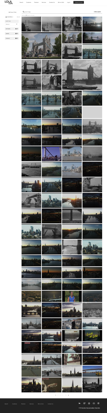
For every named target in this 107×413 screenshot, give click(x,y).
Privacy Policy (97, 407)
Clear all (18, 16)
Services (44, 2)
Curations (28, 2)
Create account (79, 2)
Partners (36, 2)
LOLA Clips (84, 407)
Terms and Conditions (90, 407)
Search (21, 2)
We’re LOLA (61, 2)
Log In (68, 2)
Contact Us (52, 2)
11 (65, 395)
